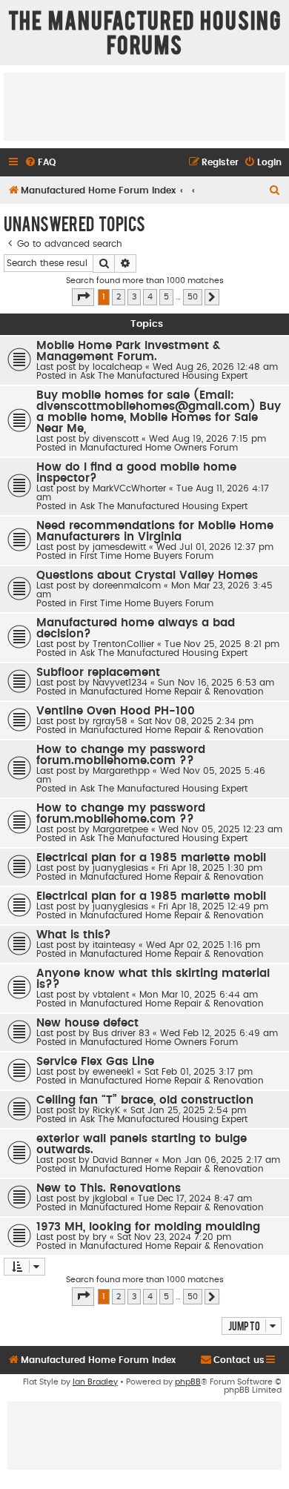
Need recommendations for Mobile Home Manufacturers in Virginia (154, 531)
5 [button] (166, 297)
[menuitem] (40, 163)
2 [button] (118, 297)
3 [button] (134, 297)
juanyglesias (120, 867)
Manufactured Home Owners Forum (159, 447)
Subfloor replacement (98, 672)
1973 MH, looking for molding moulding (148, 1227)
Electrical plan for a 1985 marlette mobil (151, 857)
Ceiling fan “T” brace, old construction (144, 1100)
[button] (83, 297)
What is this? (73, 935)
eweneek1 (113, 1071)
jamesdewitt (119, 547)
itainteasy (114, 945)
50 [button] (192, 297)
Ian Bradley (95, 1382)
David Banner (122, 1159)
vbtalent (111, 994)
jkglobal (110, 1198)
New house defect (87, 1023)
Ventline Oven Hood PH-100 (115, 711)
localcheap (117, 366)
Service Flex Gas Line (95, 1061)
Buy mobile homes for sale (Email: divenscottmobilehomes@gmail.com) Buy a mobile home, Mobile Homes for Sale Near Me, (158, 412)
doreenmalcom (127, 585)
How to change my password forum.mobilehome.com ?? (120, 755)
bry (100, 1237)
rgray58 (110, 721)
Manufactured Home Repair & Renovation (172, 691)
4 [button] (150, 297)
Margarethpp (121, 770)
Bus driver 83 (121, 1033)
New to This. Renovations (108, 1188)
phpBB (188, 1382)
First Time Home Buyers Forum (146, 555)
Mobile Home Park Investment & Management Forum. (128, 351)
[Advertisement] (144, 106)
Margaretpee (120, 829)
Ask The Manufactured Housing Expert (164, 375)
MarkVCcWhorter (129, 488)
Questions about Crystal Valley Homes (147, 575)
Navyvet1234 (120, 682)
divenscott (116, 438)
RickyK (106, 1110)
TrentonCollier (123, 644)
